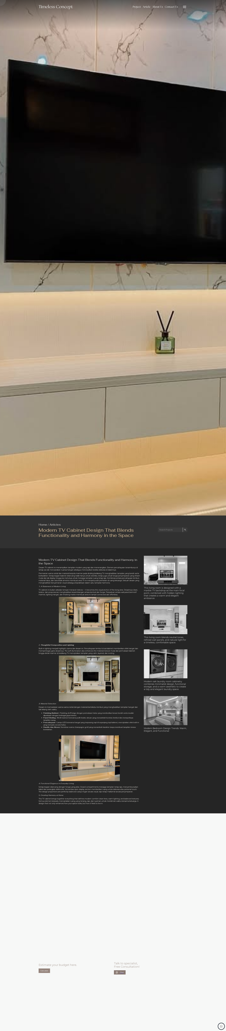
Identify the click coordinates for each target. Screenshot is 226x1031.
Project (137, 7)
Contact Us (171, 7)
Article (146, 7)
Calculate (44, 971)
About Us (157, 7)
